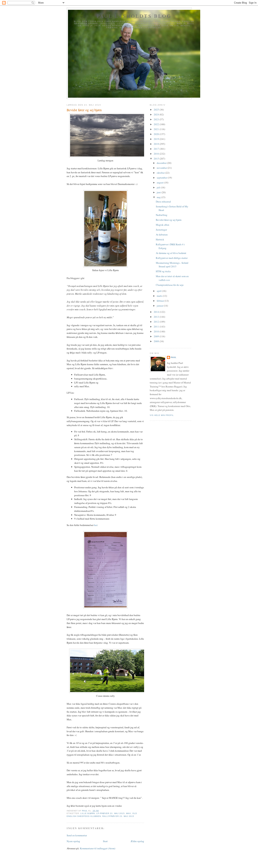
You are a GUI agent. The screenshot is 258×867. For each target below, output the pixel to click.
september (162, 177)
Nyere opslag (73, 841)
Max (128, 813)
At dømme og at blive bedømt (171, 253)
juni (159, 192)
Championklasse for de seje (170, 285)
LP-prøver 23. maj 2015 (110, 813)
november (162, 167)
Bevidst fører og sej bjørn (169, 220)
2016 (157, 153)
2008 (157, 341)
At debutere (162, 234)
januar (160, 305)
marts (160, 295)
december (162, 163)
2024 (157, 114)
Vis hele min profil (162, 415)
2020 (157, 134)
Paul (173, 357)
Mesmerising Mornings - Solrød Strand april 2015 (172, 264)
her (95, 525)
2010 (157, 331)
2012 (157, 321)
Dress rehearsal (163, 201)
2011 (157, 326)
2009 (157, 336)
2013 (157, 316)
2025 (157, 109)
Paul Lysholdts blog (134, 16)
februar (161, 300)
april (159, 291)
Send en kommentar (77, 835)
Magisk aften (162, 224)
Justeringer (161, 229)
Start (105, 841)
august (160, 182)
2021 (157, 129)
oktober (161, 172)
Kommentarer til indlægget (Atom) (97, 848)
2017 (157, 148)
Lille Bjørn (87, 813)
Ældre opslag (137, 841)
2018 (157, 144)
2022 (157, 124)
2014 (157, 312)
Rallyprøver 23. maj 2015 (118, 816)
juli (159, 187)
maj (159, 197)
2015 (157, 158)
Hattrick (160, 239)
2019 (157, 139)
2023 (157, 119)
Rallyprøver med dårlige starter (172, 258)
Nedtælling (161, 215)
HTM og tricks (163, 271)
